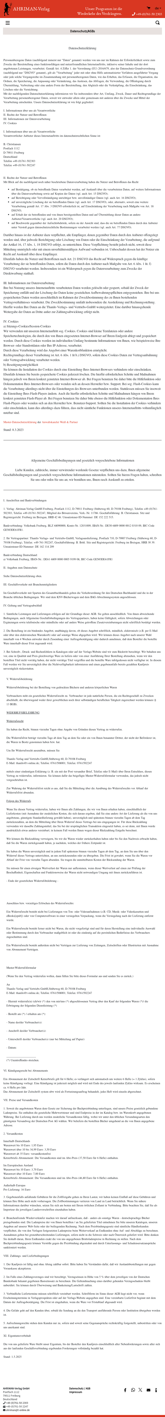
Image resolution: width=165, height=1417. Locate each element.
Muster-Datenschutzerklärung (20, 422)
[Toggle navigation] (7, 23)
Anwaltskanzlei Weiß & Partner (60, 422)
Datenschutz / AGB (79, 1388)
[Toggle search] (157, 23)
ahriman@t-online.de (18, 1410)
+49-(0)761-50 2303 (149, 14)
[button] (125, 1390)
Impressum (75, 1392)
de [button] (157, 8)
